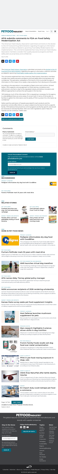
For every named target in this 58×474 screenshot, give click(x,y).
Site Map (52, 469)
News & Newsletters (8, 35)
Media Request (35, 469)
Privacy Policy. (21, 169)
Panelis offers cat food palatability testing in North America (10, 219)
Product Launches (7, 180)
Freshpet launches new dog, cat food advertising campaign (9, 210)
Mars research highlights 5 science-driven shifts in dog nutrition (36, 329)
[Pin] (17, 61)
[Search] (51, 31)
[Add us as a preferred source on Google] (21, 114)
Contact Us (26, 469)
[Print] (2, 61)
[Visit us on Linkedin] (24, 427)
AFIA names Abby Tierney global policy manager (23, 278)
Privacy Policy (45, 469)
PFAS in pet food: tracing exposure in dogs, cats (37, 359)
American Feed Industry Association (15, 69)
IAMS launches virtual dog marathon (36, 263)
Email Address (30, 131)
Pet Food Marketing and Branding (30, 261)
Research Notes (25, 326)
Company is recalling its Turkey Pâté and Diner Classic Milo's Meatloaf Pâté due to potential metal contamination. (38, 348)
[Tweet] (13, 61)
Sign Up (12, 172)
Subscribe (5, 469)
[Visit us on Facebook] (21, 427)
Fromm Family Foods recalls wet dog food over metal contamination (36, 344)
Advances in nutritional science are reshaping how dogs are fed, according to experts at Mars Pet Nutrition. (37, 333)
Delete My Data (29, 431)
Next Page (17, 402)
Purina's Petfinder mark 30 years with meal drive (17, 192)
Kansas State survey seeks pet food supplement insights (26, 302)
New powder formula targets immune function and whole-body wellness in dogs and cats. (38, 318)
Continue (30, 139)
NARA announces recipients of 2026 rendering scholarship (27, 289)
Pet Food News (22, 35)
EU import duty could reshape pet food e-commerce (37, 389)
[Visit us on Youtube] (28, 427)
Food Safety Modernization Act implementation (32, 73)
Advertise (12, 469)
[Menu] (55, 31)
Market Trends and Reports (10, 215)
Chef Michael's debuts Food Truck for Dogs (37, 209)
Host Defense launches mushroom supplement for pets (35, 314)
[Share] (6, 61)
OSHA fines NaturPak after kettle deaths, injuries (38, 374)
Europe (22, 385)
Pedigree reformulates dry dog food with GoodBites (18, 182)
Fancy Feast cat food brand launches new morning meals (37, 219)
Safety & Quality (25, 355)
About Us (19, 469)
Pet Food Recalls (25, 340)
